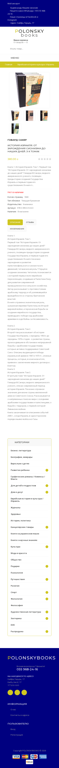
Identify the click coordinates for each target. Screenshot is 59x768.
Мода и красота (19, 553)
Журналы (15, 507)
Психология (17, 572)
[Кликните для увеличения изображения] (29, 90)
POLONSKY (29, 31)
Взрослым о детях (20, 463)
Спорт (14, 592)
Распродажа (17, 631)
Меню (14, 57)
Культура (15, 546)
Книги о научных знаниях (24, 540)
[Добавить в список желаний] (46, 76)
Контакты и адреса (20, 715)
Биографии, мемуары (22, 457)
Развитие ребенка (20, 470)
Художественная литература (26, 611)
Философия (17, 605)
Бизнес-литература (21, 450)
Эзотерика (16, 618)
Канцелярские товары (22, 527)
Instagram (12, 19)
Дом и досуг (17, 492)
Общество (16, 559)
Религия (15, 585)
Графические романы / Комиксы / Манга (28, 477)
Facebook (32, 16)
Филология (16, 598)
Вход (13, 729)
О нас (13, 709)
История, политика (21, 520)
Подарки (15, 566)
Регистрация (17, 734)
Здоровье (16, 514)
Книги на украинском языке (25, 533)
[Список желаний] (50, 58)
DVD (13, 624)
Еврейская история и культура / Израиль (27, 499)
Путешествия (18, 579)
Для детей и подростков (23, 485)
